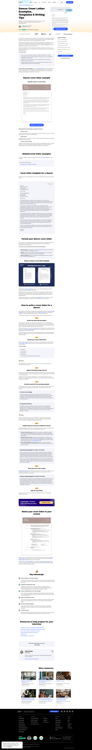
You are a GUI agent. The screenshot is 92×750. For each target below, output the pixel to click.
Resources (54, 2)
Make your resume (46, 502)
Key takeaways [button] (60, 51)
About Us (56, 718)
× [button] (21, 743)
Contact (69, 718)
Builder (31, 2)
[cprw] (29, 738)
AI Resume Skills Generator (22, 729)
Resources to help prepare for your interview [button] (65, 53)
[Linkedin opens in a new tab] (52, 651)
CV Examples (45, 720)
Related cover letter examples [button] (62, 41)
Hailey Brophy (25, 25)
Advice (49, 2)
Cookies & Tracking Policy (59, 727)
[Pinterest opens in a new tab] (70, 712)
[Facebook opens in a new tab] (67, 712)
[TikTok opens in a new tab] (72, 712)
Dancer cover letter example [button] (62, 39)
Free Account (69, 2)
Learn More (9, 746)
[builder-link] (60, 20)
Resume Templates (21, 720)
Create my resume (54, 711)
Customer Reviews (58, 720)
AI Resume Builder (21, 718)
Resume (35, 2)
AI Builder (20, 5)
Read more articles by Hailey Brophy (31, 658)
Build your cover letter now (37, 124)
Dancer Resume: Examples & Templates (28, 164)
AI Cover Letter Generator (34, 718)
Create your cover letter (61, 28)
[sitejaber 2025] (35, 738)
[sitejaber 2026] (41, 738)
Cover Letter (44, 2)
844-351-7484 (53, 737)
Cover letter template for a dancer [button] (63, 43)
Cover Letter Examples (26, 5)
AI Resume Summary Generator (23, 727)
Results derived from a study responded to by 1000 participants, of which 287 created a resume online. (28, 745)
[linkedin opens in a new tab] (62, 712)
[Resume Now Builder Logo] (19, 711)
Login (62, 2)
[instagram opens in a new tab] (64, 712)
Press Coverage (70, 727)
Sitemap (56, 729)
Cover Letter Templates (34, 720)
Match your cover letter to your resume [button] (64, 49)
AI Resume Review (21, 731)
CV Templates (45, 718)
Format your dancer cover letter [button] (63, 45)
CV (39, 2)
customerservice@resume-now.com (56, 738)
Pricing (69, 720)
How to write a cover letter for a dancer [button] (64, 47)
